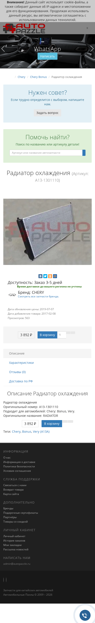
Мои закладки (12, 545)
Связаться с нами (15, 485)
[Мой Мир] (55, 276)
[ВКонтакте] (40, 276)
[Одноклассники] (50, 276)
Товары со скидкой (15, 521)
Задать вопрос (47, 113)
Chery (16, 431)
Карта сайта (11, 494)
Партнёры (10, 517)
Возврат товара (13, 489)
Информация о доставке (19, 462)
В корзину (47, 335)
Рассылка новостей (15, 549)
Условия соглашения (17, 471)
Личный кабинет (14, 536)
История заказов (14, 540)
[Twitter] (45, 276)
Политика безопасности (19, 466)
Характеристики (21, 363)
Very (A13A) (41, 431)
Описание (17, 353)
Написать (47, 56)
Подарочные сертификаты (20, 513)
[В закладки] (68, 332)
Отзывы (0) (17, 372)
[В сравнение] (73, 332)
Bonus (26, 431)
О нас (7, 457)
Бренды (8, 508)
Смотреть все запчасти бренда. (38, 296)
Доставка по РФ (21, 381)
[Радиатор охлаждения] (47, 232)
